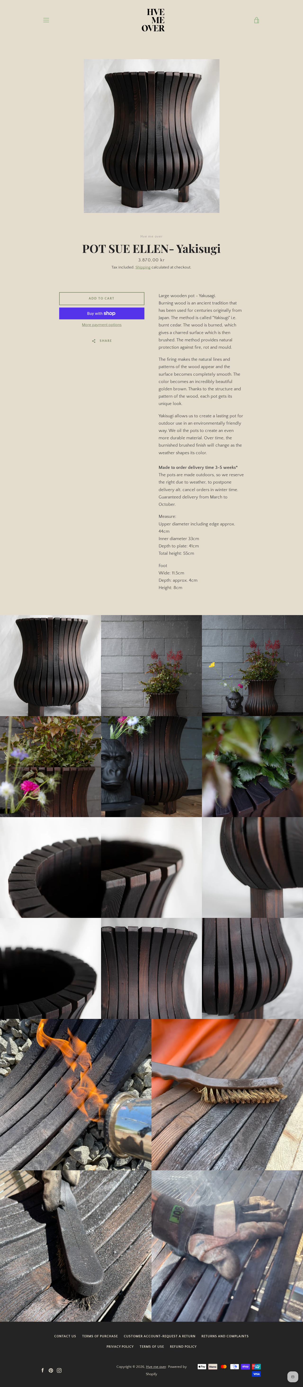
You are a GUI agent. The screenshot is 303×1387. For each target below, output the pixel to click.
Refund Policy (183, 1347)
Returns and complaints (225, 1336)
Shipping (143, 267)
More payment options (102, 325)
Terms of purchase (100, 1336)
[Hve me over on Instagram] (59, 1370)
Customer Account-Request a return (160, 1336)
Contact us (65, 1336)
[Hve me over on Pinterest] (51, 1370)
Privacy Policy (120, 1347)
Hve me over (156, 1367)
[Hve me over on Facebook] (42, 1370)
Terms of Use (152, 1347)
